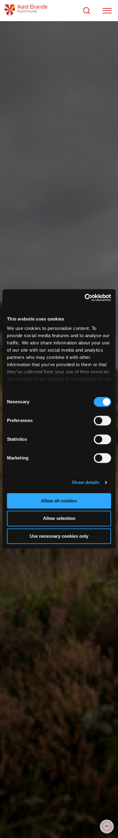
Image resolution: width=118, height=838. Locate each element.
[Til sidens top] (106, 826)
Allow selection (59, 518)
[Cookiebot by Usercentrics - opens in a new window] (85, 297)
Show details (85, 482)
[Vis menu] (107, 11)
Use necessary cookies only (59, 536)
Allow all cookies (59, 500)
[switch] (102, 420)
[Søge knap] (87, 11)
